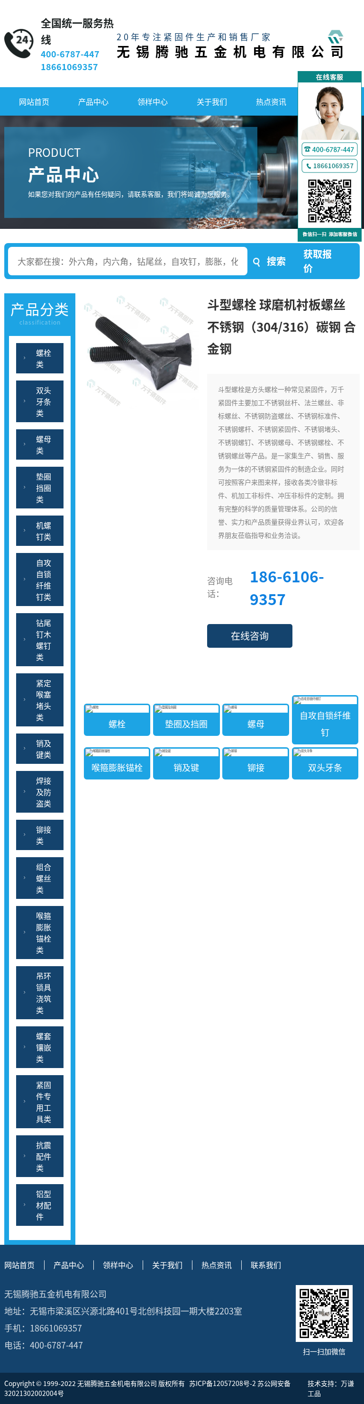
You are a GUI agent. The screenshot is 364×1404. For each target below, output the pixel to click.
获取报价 (317, 261)
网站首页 (34, 101)
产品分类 (39, 312)
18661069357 (69, 66)
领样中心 (152, 101)
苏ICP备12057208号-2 (222, 1383)
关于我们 (212, 101)
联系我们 (266, 1264)
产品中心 (93, 101)
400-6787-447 (70, 53)
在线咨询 (250, 636)
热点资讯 (271, 101)
